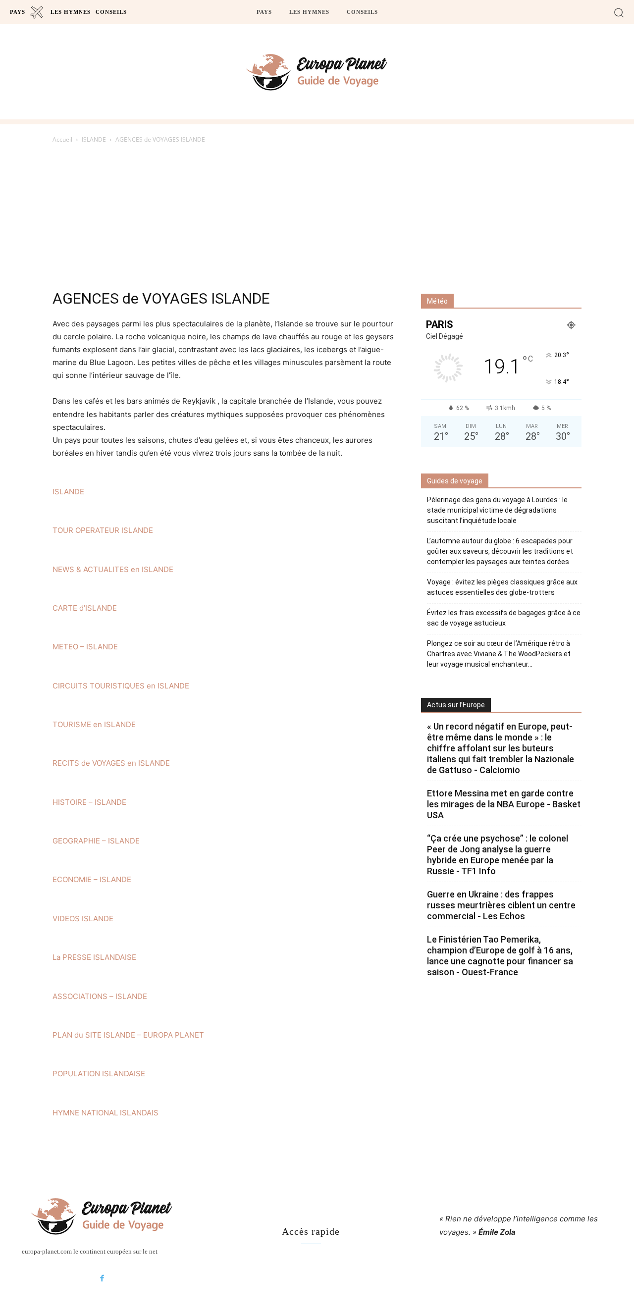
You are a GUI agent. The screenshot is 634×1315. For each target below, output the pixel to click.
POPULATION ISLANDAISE (99, 1073)
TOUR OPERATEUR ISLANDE (103, 530)
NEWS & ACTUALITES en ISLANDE (113, 569)
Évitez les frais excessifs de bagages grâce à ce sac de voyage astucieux (504, 618)
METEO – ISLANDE (85, 646)
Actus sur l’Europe (456, 705)
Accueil (62, 139)
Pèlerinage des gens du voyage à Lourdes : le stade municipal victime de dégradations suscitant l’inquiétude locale (497, 510)
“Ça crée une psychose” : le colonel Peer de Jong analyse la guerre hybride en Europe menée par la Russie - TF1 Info (497, 854)
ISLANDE (94, 139)
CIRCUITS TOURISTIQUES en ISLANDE (121, 685)
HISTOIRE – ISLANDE (89, 802)
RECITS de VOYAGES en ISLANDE (111, 763)
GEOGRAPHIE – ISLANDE (96, 840)
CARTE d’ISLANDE (85, 608)
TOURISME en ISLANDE (94, 724)
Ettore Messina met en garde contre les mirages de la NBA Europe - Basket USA (504, 804)
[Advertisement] (317, 219)
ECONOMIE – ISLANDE (92, 879)
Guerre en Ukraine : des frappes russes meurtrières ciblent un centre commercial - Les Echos (501, 905)
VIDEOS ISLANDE (83, 918)
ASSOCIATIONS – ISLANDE (100, 996)
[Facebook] (102, 1278)
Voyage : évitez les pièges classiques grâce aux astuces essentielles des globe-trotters (502, 587)
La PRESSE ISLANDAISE (94, 957)
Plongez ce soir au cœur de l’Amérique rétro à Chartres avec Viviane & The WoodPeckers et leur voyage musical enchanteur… (499, 653)
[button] (619, 12)
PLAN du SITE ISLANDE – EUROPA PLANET (128, 1035)
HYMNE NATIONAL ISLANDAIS (105, 1112)
